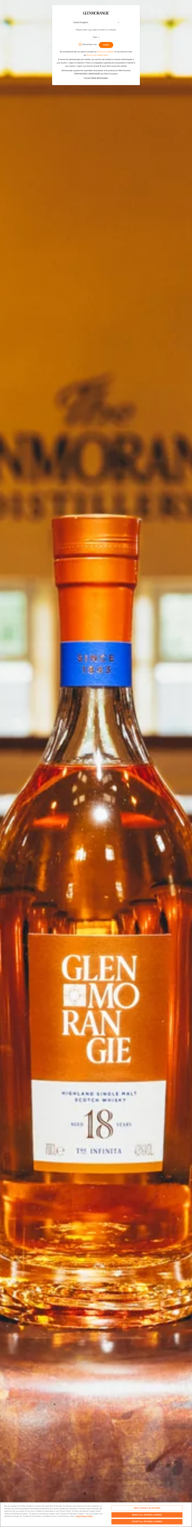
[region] (96, 1514)
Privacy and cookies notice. (97, 55)
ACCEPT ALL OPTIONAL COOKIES (147, 1522)
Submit (106, 45)
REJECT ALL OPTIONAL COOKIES (147, 1515)
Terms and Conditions (105, 52)
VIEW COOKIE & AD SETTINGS (146, 1508)
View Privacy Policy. (84, 1516)
